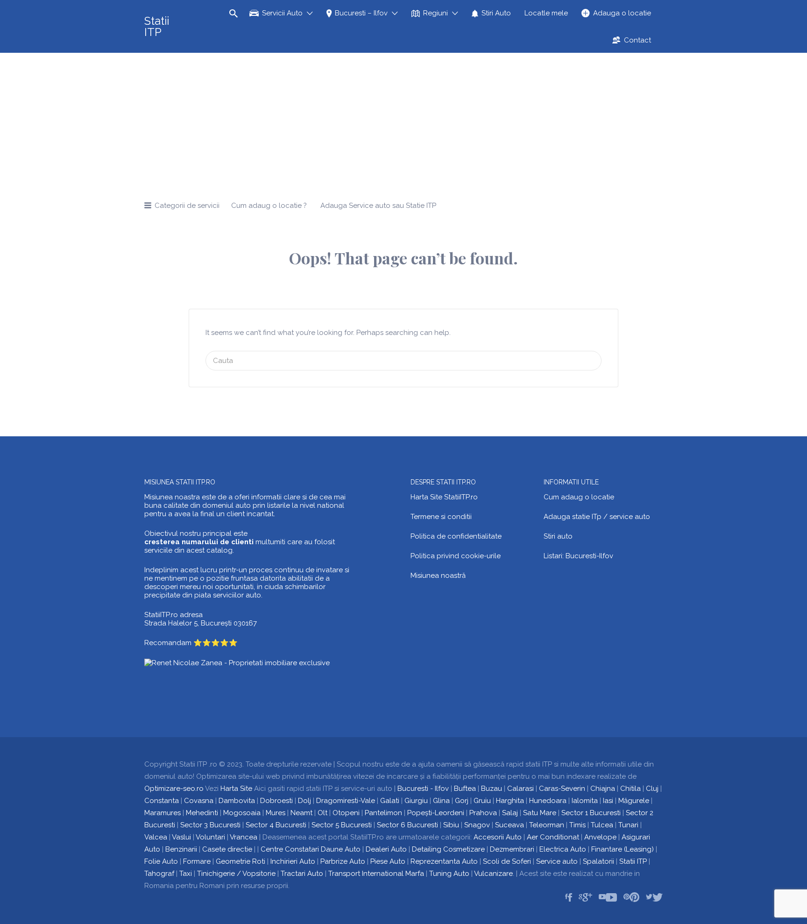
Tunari (628, 825)
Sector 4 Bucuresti (276, 825)
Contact (637, 40)
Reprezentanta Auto (444, 861)
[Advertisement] (403, 122)
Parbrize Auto (342, 861)
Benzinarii (181, 849)
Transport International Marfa (376, 873)
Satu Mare (539, 813)
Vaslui (181, 837)
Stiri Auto (496, 13)
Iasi (608, 800)
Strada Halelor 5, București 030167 (200, 623)
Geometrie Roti (240, 861)
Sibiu (451, 825)
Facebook (570, 897)
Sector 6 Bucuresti (407, 825)
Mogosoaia (242, 813)
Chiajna (602, 788)
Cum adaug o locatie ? (269, 205)
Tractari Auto (302, 873)
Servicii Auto (282, 13)
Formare (197, 861)
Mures (275, 813)
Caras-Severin (562, 788)
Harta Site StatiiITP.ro (444, 497)
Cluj (652, 788)
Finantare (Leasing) (622, 849)
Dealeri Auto (386, 849)
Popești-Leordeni (435, 813)
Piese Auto (387, 861)
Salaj (510, 813)
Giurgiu (416, 800)
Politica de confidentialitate (456, 536)
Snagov (477, 825)
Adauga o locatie (622, 13)
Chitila (630, 788)
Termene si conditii (441, 516)
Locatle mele (546, 13)
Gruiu (482, 800)
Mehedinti (202, 813)
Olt (322, 813)
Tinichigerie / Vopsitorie (236, 873)
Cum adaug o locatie (579, 497)
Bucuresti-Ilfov (589, 556)
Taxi (185, 873)
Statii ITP (156, 26)
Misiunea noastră (438, 575)
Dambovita (237, 800)
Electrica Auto (562, 849)
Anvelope (600, 837)
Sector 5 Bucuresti (341, 825)
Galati (389, 800)
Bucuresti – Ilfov (361, 13)
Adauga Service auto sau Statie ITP (378, 205)
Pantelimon (383, 813)
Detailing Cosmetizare (448, 849)
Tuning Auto (449, 873)
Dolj (304, 800)
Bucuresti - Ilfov (423, 788)
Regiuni (435, 13)
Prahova (483, 813)
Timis (577, 825)
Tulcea (602, 825)
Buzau (491, 788)
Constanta (161, 800)
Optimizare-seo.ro (174, 788)
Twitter (657, 897)
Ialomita (585, 800)
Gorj (461, 800)
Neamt (301, 813)
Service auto (557, 861)
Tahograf (159, 873)
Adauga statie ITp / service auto (597, 516)
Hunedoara (547, 800)
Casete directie (227, 849)
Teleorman (546, 825)
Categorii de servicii (187, 205)
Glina (441, 800)
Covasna (198, 800)
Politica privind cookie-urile (456, 556)
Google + (587, 897)
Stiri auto (558, 536)
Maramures (162, 813)
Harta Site (236, 788)
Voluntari (210, 837)
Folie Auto (161, 861)
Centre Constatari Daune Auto (311, 849)
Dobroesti (276, 800)
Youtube (611, 897)
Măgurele (633, 800)
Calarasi (520, 788)
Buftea (465, 788)
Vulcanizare (493, 873)
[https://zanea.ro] (237, 662)
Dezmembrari (512, 849)
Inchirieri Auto (292, 861)
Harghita (510, 800)
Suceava (509, 825)
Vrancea (243, 837)
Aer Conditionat (553, 837)
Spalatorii (598, 861)
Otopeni (346, 813)
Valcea (155, 837)
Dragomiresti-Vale (345, 800)
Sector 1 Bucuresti (591, 813)
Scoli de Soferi (507, 861)
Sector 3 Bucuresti (210, 825)
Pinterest (634, 897)
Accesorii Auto (498, 837)
